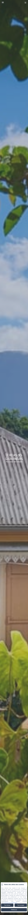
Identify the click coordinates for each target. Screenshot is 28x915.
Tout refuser (7, 905)
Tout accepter (20, 905)
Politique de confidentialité (10, 902)
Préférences (14, 909)
